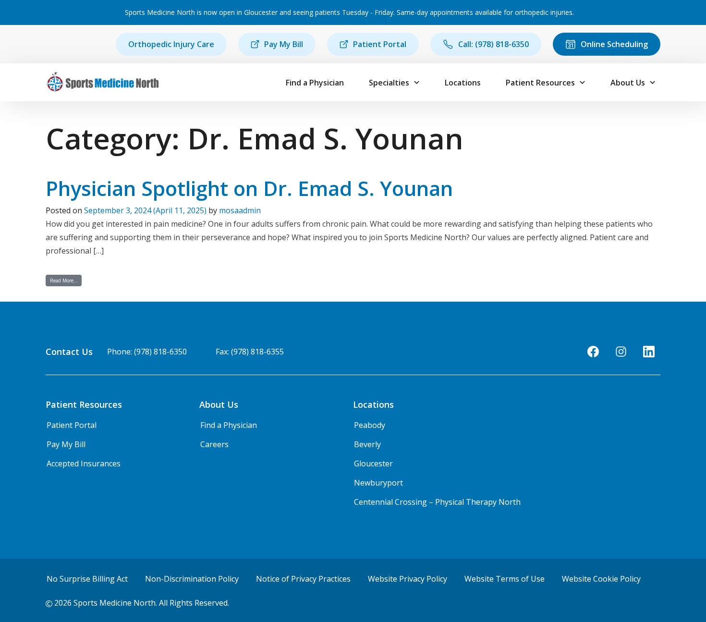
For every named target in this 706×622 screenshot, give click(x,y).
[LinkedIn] (648, 351)
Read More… (66, 280)
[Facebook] (593, 351)
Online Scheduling (614, 44)
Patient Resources (540, 82)
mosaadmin (240, 210)
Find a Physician (315, 82)
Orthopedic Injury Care (171, 44)
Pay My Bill (283, 44)
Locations (463, 82)
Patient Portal (379, 44)
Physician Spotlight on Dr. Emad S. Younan (249, 188)
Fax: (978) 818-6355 (250, 351)
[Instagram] (621, 351)
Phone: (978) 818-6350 (147, 351)
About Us (627, 82)
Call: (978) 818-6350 (493, 44)
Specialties (389, 82)
